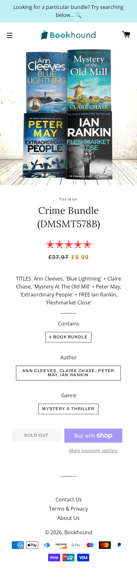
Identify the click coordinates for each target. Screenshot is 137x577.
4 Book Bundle (68, 337)
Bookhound (78, 532)
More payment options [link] (93, 450)
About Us (68, 517)
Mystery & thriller (68, 409)
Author (68, 357)
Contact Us (68, 499)
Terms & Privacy (68, 508)
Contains (68, 323)
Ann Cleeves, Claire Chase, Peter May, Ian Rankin (68, 373)
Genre (68, 395)
